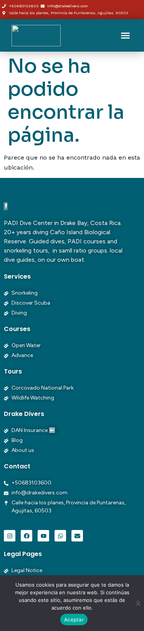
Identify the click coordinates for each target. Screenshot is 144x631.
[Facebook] (26, 535)
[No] (137, 602)
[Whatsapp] (60, 535)
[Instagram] (9, 535)
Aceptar (74, 619)
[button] (125, 35)
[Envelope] (77, 535)
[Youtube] (43, 535)
